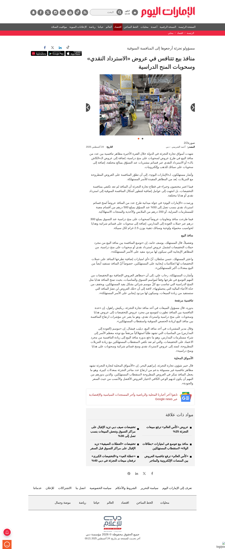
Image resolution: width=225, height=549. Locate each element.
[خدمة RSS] (85, 12)
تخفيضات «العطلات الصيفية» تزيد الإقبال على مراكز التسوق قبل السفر (113, 446)
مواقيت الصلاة (59, 26)
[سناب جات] (33, 12)
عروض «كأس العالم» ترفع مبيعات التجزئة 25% (167, 429)
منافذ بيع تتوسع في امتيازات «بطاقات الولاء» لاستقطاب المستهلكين (165, 446)
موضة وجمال (63, 502)
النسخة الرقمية (168, 26)
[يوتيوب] (70, 12)
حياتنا (100, 26)
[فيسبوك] (40, 12)
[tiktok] (77, 12)
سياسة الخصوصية (100, 488)
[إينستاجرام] (55, 12)
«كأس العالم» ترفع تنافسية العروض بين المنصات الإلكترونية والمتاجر (166, 458)
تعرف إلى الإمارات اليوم (177, 488)
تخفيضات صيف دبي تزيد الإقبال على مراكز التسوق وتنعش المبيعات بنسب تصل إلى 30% (113, 431)
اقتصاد (117, 26)
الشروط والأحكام (126, 488)
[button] (119, 12)
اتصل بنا (80, 488)
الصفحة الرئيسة (187, 26)
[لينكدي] (63, 12)
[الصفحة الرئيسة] (168, 1)
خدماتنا (37, 488)
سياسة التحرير (149, 488)
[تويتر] (48, 12)
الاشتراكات (64, 488)
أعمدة (154, 26)
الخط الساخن (131, 26)
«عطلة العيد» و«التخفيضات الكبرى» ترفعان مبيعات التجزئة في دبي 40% (114, 458)
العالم (109, 26)
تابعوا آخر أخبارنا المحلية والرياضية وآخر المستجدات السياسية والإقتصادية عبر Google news (133, 397)
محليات (145, 26)
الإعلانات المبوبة (78, 26)
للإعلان (50, 488)
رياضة (92, 26)
